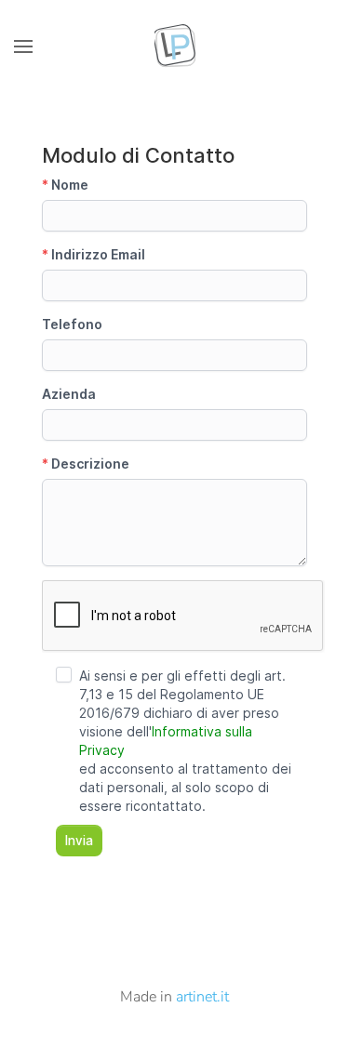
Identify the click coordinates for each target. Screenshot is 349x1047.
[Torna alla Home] (174, 46)
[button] (23, 46)
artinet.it (202, 997)
